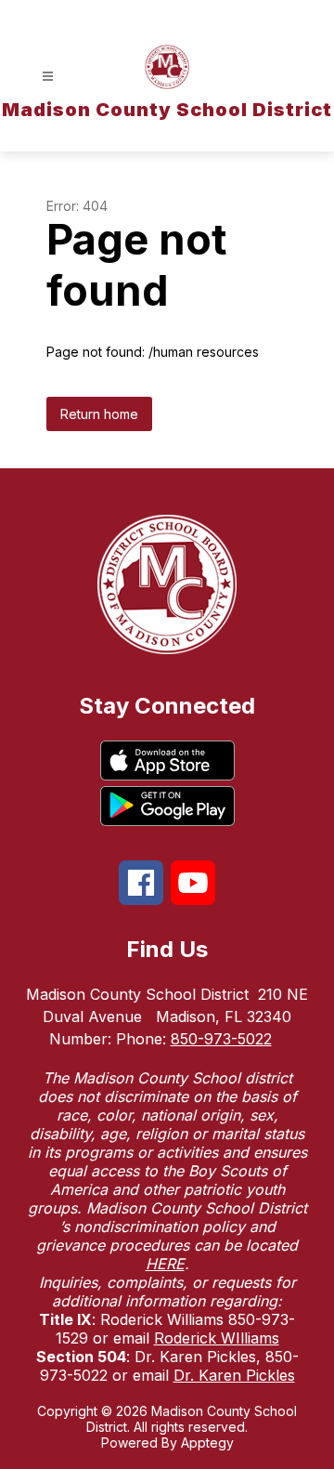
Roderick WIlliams (216, 1338)
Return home (99, 414)
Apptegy (207, 1442)
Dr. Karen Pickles (234, 1375)
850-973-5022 (221, 1039)
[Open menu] (47, 76)
